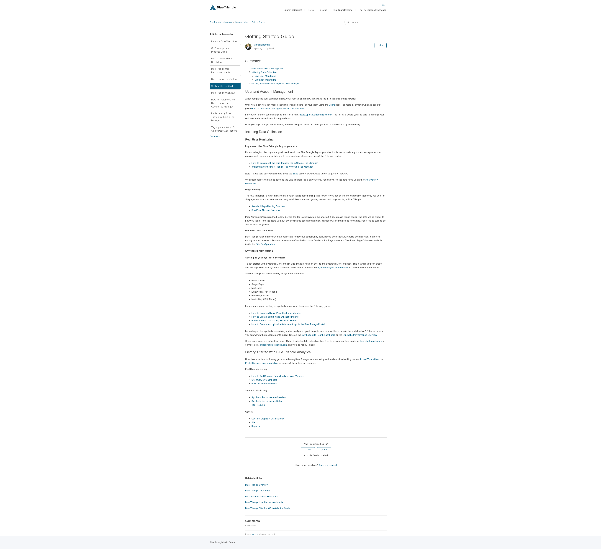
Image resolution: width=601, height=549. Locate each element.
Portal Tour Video (369, 359)
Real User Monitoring (265, 76)
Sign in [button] (385, 5)
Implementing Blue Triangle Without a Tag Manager (222, 117)
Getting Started (258, 22)
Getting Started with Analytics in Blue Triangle (275, 83)
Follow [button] (380, 45)
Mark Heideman (262, 44)
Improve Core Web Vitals (224, 41)
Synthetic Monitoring (265, 79)
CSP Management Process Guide (220, 50)
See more (215, 136)
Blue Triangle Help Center (221, 22)
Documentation (242, 22)
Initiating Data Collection (264, 72)
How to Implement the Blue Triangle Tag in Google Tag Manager (223, 103)
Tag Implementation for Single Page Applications (224, 129)
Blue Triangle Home (342, 10)
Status (323, 10)
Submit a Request (293, 10)
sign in (255, 534)
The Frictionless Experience (372, 10)
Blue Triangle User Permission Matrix (220, 70)
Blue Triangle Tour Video (224, 79)
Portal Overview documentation (261, 363)
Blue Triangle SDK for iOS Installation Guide (267, 508)
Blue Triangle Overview (223, 92)
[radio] (308, 449)
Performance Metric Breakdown (222, 60)
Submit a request (328, 465)
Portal (311, 10)
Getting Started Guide (222, 86)
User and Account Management (268, 68)
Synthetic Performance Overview (360, 335)
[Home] (223, 9)
